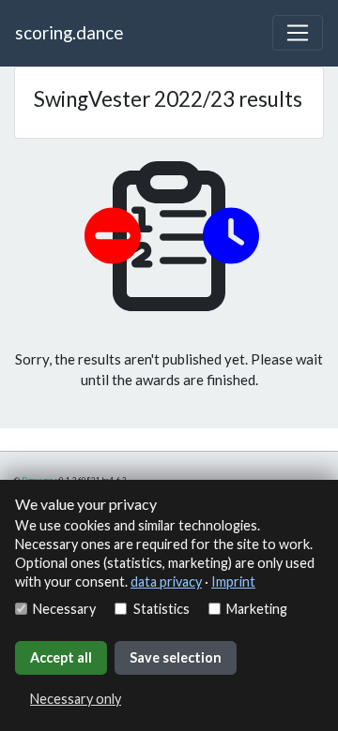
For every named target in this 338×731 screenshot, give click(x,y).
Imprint (233, 581)
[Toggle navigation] (297, 33)
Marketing (256, 609)
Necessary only (75, 699)
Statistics (161, 609)
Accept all (61, 657)
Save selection (176, 657)
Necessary (64, 609)
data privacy (166, 581)
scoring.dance (69, 32)
